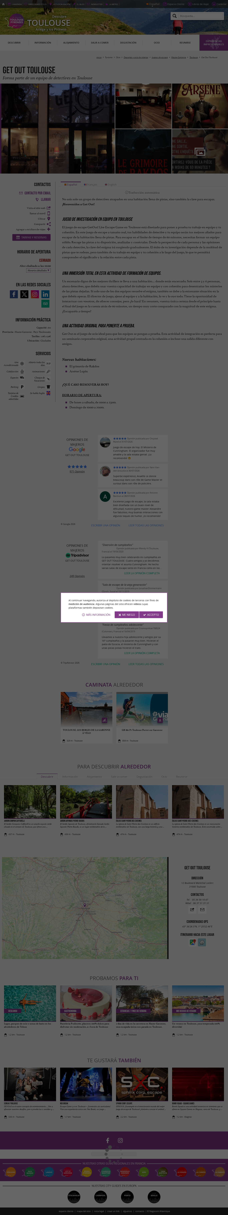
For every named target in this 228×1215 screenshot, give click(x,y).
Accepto (153, 615)
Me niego (128, 615)
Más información (98, 615)
